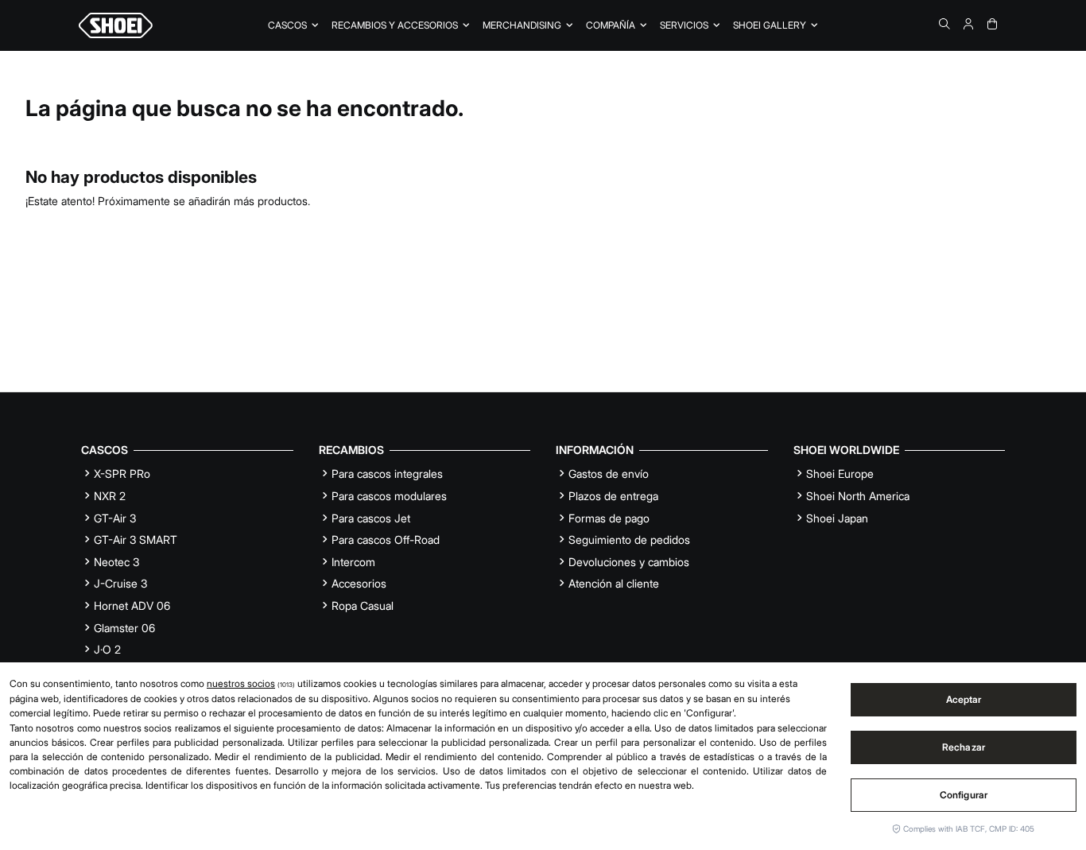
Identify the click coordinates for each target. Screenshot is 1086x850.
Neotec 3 (116, 562)
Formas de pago (609, 518)
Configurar (963, 795)
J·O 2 (107, 649)
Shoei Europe (840, 473)
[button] (617, 25)
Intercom (353, 562)
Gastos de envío (608, 473)
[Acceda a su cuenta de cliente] (968, 23)
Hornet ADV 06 (132, 605)
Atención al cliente (613, 583)
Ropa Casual (363, 605)
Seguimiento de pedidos (629, 539)
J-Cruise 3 (120, 583)
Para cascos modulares (389, 496)
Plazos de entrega (613, 496)
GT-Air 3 (115, 518)
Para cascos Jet (371, 518)
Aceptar (964, 699)
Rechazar (963, 747)
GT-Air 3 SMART (135, 539)
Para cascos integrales (387, 473)
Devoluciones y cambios (628, 562)
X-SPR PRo (122, 473)
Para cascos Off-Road (386, 539)
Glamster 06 (124, 628)
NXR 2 (110, 496)
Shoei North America (858, 496)
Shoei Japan (837, 518)
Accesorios (359, 583)
